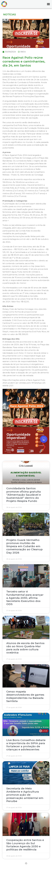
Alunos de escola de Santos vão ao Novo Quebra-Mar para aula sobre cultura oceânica (25, 648)
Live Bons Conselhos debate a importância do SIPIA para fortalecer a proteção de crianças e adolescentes (25, 745)
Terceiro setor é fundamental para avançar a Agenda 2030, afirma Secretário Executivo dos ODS (24, 598)
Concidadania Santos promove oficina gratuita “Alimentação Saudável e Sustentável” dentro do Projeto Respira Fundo (23, 494)
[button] (48, 4)
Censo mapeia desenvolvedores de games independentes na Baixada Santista (25, 696)
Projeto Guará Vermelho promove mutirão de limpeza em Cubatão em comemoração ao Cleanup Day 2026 (24, 546)
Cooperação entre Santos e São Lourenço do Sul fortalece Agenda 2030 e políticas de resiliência (25, 844)
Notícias (9, 14)
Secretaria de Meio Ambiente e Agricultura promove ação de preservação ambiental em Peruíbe (24, 795)
